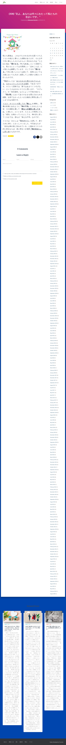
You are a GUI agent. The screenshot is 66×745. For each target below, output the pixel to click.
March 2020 (52, 308)
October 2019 (53, 320)
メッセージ (52, 107)
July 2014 (52, 474)
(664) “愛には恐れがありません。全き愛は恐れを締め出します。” (56, 93)
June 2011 (52, 563)
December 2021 (53, 256)
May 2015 (52, 452)
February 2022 (53, 251)
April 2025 (52, 156)
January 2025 (53, 164)
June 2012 (52, 536)
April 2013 (52, 511)
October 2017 (53, 380)
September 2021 (53, 263)
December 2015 (53, 434)
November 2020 (53, 288)
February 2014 (53, 487)
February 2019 (53, 340)
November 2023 (53, 199)
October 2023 (53, 201)
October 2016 (53, 410)
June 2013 (52, 506)
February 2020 (53, 310)
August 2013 (52, 501)
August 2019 (52, 325)
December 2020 (53, 285)
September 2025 (53, 144)
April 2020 (52, 305)
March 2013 (52, 514)
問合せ (56, 2)
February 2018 (53, 370)
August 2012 (52, 531)
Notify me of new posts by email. (10, 178)
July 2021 (52, 268)
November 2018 (53, 348)
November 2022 (53, 228)
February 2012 (53, 546)
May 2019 (52, 333)
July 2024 (52, 179)
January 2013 (53, 519)
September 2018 (53, 352)
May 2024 (52, 184)
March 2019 (52, 338)
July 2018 (52, 357)
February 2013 (53, 516)
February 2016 (53, 429)
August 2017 (52, 385)
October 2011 (53, 554)
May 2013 (52, 509)
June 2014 (52, 477)
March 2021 (52, 278)
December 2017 (53, 375)
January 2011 (53, 576)
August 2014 (52, 472)
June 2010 (52, 586)
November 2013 (53, 494)
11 (54, 50)
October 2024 (53, 171)
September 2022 (53, 233)
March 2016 (52, 427)
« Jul (50, 59)
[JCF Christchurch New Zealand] (4, 2)
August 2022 (52, 236)
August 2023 (52, 206)
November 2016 (53, 407)
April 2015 (52, 454)
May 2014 (52, 479)
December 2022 (53, 226)
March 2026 (52, 129)
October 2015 (53, 439)
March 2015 (52, 457)
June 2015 (52, 449)
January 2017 (53, 402)
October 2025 (53, 141)
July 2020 (52, 298)
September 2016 (53, 412)
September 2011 (53, 556)
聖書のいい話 (42, 2)
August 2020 (52, 295)
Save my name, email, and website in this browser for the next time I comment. (20, 173)
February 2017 (53, 400)
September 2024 (53, 174)
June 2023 (52, 211)
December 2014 (53, 462)
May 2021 (52, 273)
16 (50, 53)
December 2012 (53, 521)
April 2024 (52, 186)
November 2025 (53, 139)
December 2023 (53, 196)
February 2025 (53, 161)
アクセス (60, 2)
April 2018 (52, 365)
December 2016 (53, 405)
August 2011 (52, 558)
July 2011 (52, 561)
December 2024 (53, 166)
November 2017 (53, 377)
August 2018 (52, 355)
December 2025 (53, 136)
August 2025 (52, 146)
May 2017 (52, 392)
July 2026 (52, 119)
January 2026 (53, 134)
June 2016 (52, 419)
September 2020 (53, 293)
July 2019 (52, 328)
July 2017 (52, 387)
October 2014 (53, 467)
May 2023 (52, 213)
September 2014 (53, 469)
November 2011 (53, 551)
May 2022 (52, 243)
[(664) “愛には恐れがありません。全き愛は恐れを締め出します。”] (53, 616)
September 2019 (53, 323)
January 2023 (53, 223)
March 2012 (52, 544)
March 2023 (52, 218)
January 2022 (53, 253)
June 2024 (52, 181)
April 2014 (52, 482)
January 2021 (53, 283)
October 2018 (53, 350)
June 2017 (52, 390)
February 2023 (53, 221)
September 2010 (53, 581)
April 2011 (52, 568)
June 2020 (52, 300)
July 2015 (52, 447)
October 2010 (53, 578)
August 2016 (52, 415)
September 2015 (53, 442)
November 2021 (53, 258)
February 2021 (53, 280)
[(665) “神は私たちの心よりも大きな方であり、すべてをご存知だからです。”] (32, 616)
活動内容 (51, 2)
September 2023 (53, 203)
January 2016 (53, 432)
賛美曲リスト (52, 34)
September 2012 (53, 529)
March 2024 (52, 189)
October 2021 (53, 261)
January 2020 (53, 313)
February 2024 (53, 191)
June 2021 (52, 271)
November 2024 (53, 169)
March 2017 (52, 397)
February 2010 (53, 591)
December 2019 (53, 315)
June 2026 (52, 122)
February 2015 (53, 459)
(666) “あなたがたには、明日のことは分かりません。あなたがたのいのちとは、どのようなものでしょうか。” (12, 628)
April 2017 (52, 395)
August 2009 (52, 593)
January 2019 (53, 343)
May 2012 (52, 539)
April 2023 (52, 216)
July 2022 (52, 238)
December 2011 (53, 549)
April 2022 (52, 246)
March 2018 (52, 367)
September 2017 (53, 382)
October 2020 (53, 290)
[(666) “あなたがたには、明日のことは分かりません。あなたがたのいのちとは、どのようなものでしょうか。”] (12, 616)
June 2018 (52, 360)
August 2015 (52, 444)
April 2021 (52, 276)
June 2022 (52, 241)
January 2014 (53, 489)
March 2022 (52, 248)
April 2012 (52, 541)
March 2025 (52, 159)
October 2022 (53, 231)
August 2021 (52, 266)
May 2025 (52, 154)
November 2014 (53, 464)
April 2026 (52, 127)
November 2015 (53, 437)
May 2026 (52, 124)
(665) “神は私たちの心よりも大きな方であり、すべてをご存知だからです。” (56, 82)
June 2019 (52, 330)
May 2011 (52, 566)
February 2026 (53, 132)
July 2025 (52, 149)
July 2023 (52, 208)
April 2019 (52, 335)
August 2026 (52, 117)
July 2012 (52, 534)
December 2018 (53, 345)
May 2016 (52, 422)
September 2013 (53, 499)
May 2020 (52, 303)
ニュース (52, 105)
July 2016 (52, 417)
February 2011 (53, 573)
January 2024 (53, 194)
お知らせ (36, 2)
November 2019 (53, 318)
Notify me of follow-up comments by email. (12, 176)
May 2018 (52, 362)
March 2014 (52, 484)
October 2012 (53, 526)
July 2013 (52, 504)
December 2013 (53, 491)
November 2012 (53, 524)
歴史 (47, 2)
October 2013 (53, 496)
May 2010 (52, 588)
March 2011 (52, 571)
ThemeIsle (61, 742)
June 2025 (52, 151)
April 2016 (52, 424)
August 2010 (52, 583)
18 (54, 53)
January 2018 (53, 372)
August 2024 (52, 176)
